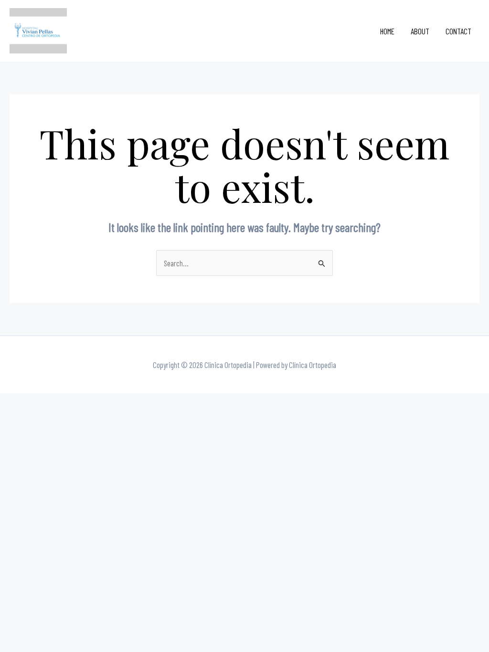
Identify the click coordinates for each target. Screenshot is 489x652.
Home (387, 31)
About (420, 31)
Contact (458, 31)
